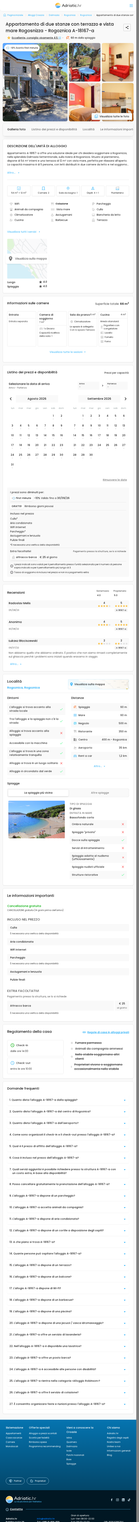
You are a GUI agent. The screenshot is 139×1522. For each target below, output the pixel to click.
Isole (68, 1450)
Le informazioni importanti (119, 129)
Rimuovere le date (115, 480)
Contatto (16, 1509)
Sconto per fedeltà (39, 1437)
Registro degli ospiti (118, 1437)
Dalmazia (71, 1446)
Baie (68, 1459)
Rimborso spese (38, 1442)
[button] (35, 82)
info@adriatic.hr (46, 1518)
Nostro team (114, 1442)
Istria (69, 1437)
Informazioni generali (118, 1450)
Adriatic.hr (112, 1433)
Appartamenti (13, 1433)
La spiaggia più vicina (38, 793)
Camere (10, 1442)
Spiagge (71, 1463)
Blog (109, 1455)
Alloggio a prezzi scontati (43, 1433)
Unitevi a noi (113, 1446)
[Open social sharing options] (127, 27)
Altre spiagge (100, 793)
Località (88, 129)
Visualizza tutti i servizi (21, 232)
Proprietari (40, 1480)
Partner (18, 1480)
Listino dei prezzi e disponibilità (54, 129)
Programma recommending (45, 1446)
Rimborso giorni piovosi (39, 506)
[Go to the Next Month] (124, 398)
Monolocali (12, 1446)
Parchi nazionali (75, 1455)
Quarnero (71, 1442)
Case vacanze (14, 1437)
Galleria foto (16, 129)
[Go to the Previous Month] (11, 398)
